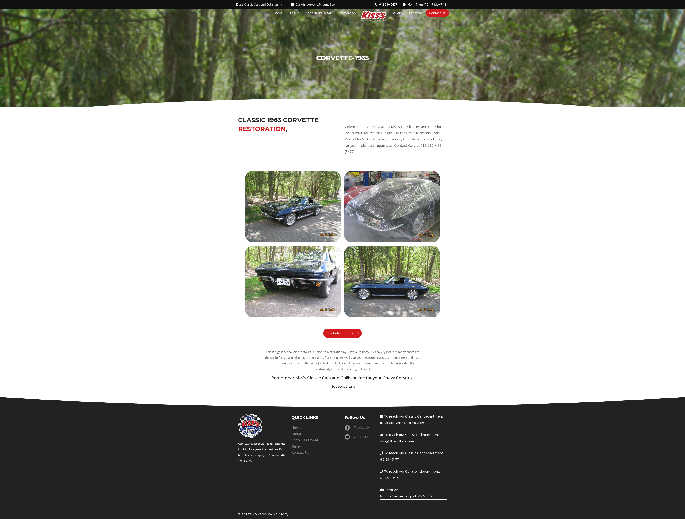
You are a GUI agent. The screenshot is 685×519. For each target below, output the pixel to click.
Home (278, 13)
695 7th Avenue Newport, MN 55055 (406, 496)
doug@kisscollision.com (397, 441)
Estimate (415, 13)
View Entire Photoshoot (342, 333)
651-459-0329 (389, 478)
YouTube (361, 437)
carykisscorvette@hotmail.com (402, 423)
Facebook (361, 428)
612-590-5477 (389, 459)
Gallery (396, 13)
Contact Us (437, 13)
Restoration (347, 13)
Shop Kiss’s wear (318, 13)
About (294, 13)
